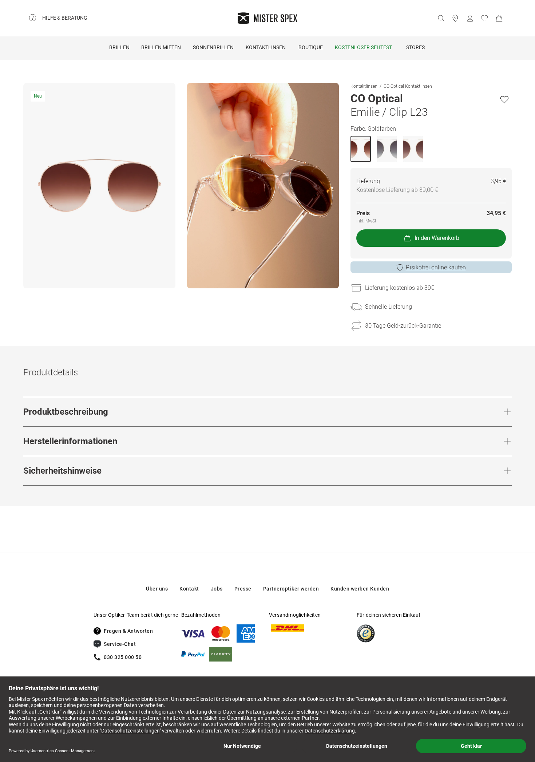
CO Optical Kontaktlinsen (408, 86)
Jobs (217, 589)
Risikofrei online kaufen (436, 267)
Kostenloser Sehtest (363, 47)
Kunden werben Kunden (359, 589)
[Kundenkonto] (470, 18)
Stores (415, 47)
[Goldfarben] (360, 149)
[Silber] (387, 149)
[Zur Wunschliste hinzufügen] (504, 99)
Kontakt (189, 589)
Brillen (119, 47)
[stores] (455, 18)
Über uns (157, 589)
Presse (242, 589)
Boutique (310, 47)
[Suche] (440, 18)
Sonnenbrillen (213, 47)
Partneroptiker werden (291, 589)
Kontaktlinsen (266, 47)
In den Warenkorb (437, 237)
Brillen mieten (161, 47)
